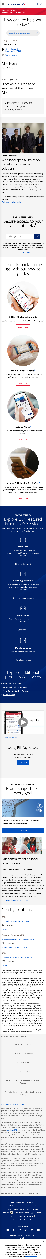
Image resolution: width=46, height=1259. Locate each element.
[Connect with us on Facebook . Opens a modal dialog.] (7, 1230)
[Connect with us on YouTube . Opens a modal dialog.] (38, 1230)
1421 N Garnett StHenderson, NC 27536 (12, 50)
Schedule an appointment (11, 947)
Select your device (16, 236)
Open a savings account (12, 683)
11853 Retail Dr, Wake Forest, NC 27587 (17, 957)
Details (4, 929)
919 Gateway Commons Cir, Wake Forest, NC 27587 (21, 939)
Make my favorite (10, 55)
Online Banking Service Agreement (13, 1104)
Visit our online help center (11, 202)
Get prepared (23, 630)
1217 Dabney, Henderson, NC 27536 (15, 921)
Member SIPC (12, 1130)
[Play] (23, 722)
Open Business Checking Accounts (16, 691)
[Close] (43, 1241)
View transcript (11, 737)
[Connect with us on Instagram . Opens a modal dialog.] (14, 1230)
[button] (3, 4)
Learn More (23, 762)
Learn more (23, 327)
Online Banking (9, 695)
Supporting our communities (19, 33)
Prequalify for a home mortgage (15, 687)
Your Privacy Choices (22, 1213)
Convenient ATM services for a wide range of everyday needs (23, 103)
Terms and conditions (23, 252)
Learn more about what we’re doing (15, 900)
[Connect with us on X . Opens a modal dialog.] (32, 1230)
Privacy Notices (31, 1257)
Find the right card (23, 564)
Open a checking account (23, 598)
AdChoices (5, 1213)
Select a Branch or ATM (11, 12)
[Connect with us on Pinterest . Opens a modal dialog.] (26, 1230)
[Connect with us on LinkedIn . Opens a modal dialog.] (20, 1230)
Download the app (23, 660)
